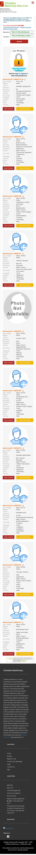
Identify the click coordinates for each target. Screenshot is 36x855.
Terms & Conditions (13, 793)
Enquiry (9, 756)
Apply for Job (11, 759)
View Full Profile (25, 109)
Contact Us (11, 767)
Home (9, 753)
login (17, 73)
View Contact (8, 109)
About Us (10, 788)
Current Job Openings (14, 761)
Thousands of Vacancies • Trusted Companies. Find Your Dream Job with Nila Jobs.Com (16, 809)
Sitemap (10, 785)
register (23, 73)
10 (19, 661)
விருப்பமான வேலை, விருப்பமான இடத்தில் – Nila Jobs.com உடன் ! (15, 801)
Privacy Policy (11, 796)
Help (8, 770)
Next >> (24, 661)
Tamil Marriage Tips (13, 790)
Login (9, 764)
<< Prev (10, 659)
